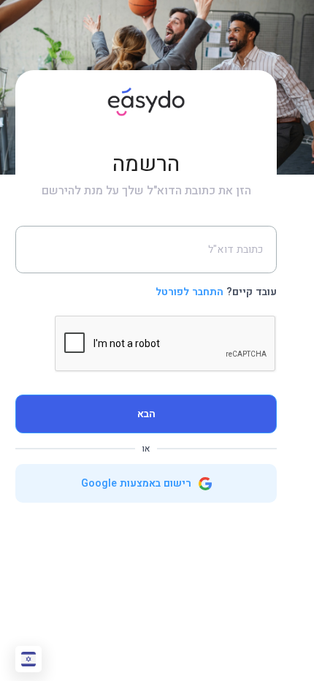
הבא (146, 414)
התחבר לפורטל (189, 292)
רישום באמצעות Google (137, 483)
